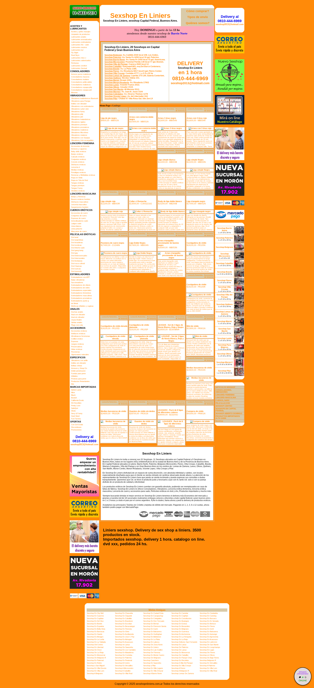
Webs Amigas (157, 610)
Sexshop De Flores (207, 652)
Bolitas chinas (76, 366)
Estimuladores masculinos (81, 296)
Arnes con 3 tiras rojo (197, 118)
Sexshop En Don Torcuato (153, 621)
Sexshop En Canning (208, 616)
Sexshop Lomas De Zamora (182, 673)
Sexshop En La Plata (151, 639)
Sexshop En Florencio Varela (154, 626)
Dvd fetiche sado (78, 248)
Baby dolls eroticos (78, 151)
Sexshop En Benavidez (180, 626)
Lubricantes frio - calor (80, 45)
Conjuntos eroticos (78, 159)
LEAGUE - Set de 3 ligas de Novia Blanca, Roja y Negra (170, 326)
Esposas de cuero (78, 218)
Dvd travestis (76, 271)
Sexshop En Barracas (95, 631)
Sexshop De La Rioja (95, 652)
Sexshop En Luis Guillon (153, 650)
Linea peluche (76, 229)
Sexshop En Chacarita (124, 613)
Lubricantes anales (78, 37)
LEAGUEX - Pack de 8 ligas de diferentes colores (170, 411)
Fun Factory (76, 419)
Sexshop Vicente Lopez (115, 96)
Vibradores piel (77, 117)
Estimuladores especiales (81, 290)
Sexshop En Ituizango (208, 634)
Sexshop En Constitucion (181, 618)
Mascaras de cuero (79, 231)
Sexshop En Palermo (123, 658)
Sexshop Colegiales (114, 94)
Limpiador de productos (80, 34)
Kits (72, 384)
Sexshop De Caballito (179, 655)
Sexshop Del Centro (95, 645)
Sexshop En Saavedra (152, 663)
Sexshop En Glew (122, 631)
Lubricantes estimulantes (81, 42)
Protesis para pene (78, 379)
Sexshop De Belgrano (152, 658)
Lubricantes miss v (78, 58)
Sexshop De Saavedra (124, 647)
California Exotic (77, 400)
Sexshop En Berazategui (125, 626)
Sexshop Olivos (112, 87)
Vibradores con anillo (79, 360)
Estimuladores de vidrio (80, 288)
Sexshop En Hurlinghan (152, 634)
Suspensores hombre (79, 207)
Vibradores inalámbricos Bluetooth (84, 98)
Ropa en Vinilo (76, 178)
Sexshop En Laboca (151, 642)
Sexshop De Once (94, 650)
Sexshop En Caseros (95, 616)
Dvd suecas (76, 269)
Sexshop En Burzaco (208, 618)
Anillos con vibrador (79, 104)
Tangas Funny (77, 188)
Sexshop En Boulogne (180, 621)
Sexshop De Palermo (179, 647)
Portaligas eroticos (78, 172)
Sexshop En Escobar (123, 624)
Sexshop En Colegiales (152, 618)
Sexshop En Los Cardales (125, 650)
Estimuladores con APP (80, 277)
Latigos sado (76, 223)
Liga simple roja (108, 201)
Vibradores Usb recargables (82, 140)
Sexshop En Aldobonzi (152, 637)
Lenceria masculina (79, 204)
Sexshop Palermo (113, 57)
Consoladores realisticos (81, 85)
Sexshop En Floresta (123, 629)
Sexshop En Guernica (180, 631)
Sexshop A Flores (178, 668)
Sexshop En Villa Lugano (153, 668)
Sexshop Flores (112, 71)
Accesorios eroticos (79, 331)
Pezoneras (75, 352)
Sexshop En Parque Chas (181, 658)
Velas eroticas (76, 349)
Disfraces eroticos (78, 165)
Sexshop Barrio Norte (115, 59)
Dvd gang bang (77, 250)
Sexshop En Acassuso (209, 639)
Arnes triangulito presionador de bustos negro (168, 243)
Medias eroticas (77, 170)
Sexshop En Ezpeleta (95, 626)
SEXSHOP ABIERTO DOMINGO (229, 413)
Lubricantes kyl (77, 50)
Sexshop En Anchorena (180, 634)
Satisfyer (74, 408)
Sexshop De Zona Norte (153, 645)
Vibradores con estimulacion (82, 106)
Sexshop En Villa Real (208, 671)
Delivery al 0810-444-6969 (84, 439)
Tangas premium (77, 185)
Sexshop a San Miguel (96, 666)
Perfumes (75, 63)
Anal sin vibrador (77, 317)
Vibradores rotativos (79, 135)
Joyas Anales (76, 320)
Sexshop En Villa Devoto (96, 668)
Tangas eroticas (77, 183)
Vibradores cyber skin (80, 109)
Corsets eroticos (77, 162)
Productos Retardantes (80, 381)
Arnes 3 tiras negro (167, 118)
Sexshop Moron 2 (224, 362)
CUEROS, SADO (222, 400)
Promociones (76, 430)
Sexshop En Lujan (207, 650)
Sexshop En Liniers (140, 15)
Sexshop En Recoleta (180, 660)
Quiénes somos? (197, 23)
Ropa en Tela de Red (79, 180)
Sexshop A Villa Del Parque (182, 663)
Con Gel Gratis (77, 425)
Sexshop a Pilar (149, 666)
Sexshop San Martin (114, 89)
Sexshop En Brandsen (124, 621)
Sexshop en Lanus (122, 645)
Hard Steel (75, 416)
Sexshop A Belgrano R (180, 671)
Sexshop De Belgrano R (96, 658)
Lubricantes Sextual (79, 68)
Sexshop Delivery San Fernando (184, 642)
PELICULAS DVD (223, 403)
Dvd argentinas (77, 240)
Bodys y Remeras (78, 197)
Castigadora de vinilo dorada (114, 326)
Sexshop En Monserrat (180, 652)
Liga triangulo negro (196, 201)
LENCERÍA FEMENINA (225, 395)
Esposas (74, 341)
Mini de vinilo (193, 326)
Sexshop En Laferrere (208, 642)
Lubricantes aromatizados (81, 39)
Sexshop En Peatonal (123, 660)
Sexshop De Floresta (151, 652)
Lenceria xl (75, 167)
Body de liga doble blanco (170, 201)
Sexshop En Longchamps (210, 647)
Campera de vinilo (195, 411)
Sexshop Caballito (113, 66)
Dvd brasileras (77, 242)
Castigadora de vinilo (196, 243)
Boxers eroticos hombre (80, 199)
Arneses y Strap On (79, 368)
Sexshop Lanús (112, 85)
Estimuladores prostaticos (81, 298)
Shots (73, 411)
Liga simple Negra (195, 160)
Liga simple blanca (166, 160)
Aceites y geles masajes (80, 32)
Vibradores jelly (77, 114)
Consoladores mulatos (80, 79)
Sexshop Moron (112, 80)
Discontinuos (76, 427)
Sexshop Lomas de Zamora (117, 75)
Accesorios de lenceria (80, 146)
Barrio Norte (179, 33)
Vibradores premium (79, 125)
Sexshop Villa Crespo (114, 73)
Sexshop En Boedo (94, 624)
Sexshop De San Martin (209, 645)
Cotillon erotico (77, 339)
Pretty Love (75, 406)
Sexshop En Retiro (94, 663)
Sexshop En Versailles (208, 663)
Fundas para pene (78, 373)
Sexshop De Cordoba (123, 655)
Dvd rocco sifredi (78, 263)
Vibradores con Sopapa (80, 138)
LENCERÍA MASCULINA (226, 398)
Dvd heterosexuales (79, 256)
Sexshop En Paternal (95, 660)
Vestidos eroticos (78, 191)
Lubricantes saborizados (81, 60)
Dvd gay (74, 253)
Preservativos (76, 347)
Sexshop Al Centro (122, 663)
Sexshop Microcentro (114, 62)
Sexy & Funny (76, 413)
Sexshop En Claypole (123, 616)
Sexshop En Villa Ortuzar (153, 671)
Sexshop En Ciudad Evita (153, 613)
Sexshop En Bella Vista (96, 629)
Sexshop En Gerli (207, 629)
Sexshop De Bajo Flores (209, 658)
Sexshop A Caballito (123, 671)
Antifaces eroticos (78, 334)
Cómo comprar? (197, 11)
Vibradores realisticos (79, 130)
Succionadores (77, 282)
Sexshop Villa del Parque (116, 64)
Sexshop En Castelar (179, 613)
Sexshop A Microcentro (124, 668)
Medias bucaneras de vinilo (199, 368)
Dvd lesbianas (76, 261)
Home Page (105, 105)
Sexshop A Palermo (207, 666)
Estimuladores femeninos (81, 293)
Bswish (74, 398)
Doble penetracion (78, 371)
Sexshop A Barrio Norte (152, 673)
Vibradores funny (78, 111)
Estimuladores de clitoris (80, 285)
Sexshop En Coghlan (179, 616)
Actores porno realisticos (81, 74)
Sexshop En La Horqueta (181, 637)
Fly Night (74, 53)
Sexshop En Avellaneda (124, 634)
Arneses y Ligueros (79, 149)
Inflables (74, 376)
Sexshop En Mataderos (124, 652)
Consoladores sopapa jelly (81, 87)
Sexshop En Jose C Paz (124, 637)
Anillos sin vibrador (78, 363)
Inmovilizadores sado (79, 221)
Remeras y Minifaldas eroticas (83, 175)
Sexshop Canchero (151, 660)
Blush (73, 395)
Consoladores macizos (80, 77)
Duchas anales (77, 312)
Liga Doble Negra (137, 243)
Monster (74, 92)
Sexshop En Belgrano (180, 629)
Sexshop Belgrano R (208, 660)
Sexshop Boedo (112, 69)
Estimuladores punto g (80, 301)
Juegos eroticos (77, 344)
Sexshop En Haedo (94, 634)
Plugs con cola (77, 325)
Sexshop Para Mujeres (224, 346)
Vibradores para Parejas (80, 101)
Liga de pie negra (109, 118)
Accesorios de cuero (79, 213)
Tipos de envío (197, 17)
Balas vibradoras (78, 280)
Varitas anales (76, 322)
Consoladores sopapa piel (81, 90)
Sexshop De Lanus (179, 650)
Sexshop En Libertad (95, 647)
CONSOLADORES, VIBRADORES (224, 391)
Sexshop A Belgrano (95, 673)
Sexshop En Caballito (123, 618)
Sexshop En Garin (150, 629)
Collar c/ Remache (138, 201)
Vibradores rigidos (78, 122)
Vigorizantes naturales (80, 354)
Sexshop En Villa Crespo (181, 666)
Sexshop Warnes (112, 92)
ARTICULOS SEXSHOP (225, 387)
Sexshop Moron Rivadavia (117, 82)
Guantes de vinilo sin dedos (142, 411)
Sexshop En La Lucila (95, 639)
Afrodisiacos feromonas (80, 336)
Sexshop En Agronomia (209, 637)
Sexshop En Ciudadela (209, 613)
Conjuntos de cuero (79, 216)
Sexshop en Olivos (207, 655)
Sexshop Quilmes (113, 78)
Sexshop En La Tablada (96, 642)
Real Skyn (75, 55)
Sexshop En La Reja (179, 639)
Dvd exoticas (76, 245)
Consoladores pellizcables (81, 82)
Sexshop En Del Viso (95, 621)
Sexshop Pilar (111, 98)
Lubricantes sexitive (79, 66)
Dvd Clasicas (76, 266)
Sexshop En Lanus (178, 645)
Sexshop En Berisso (208, 624)
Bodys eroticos (77, 154)
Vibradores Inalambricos (80, 119)
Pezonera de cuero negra (112, 243)
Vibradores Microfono (79, 132)
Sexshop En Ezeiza (179, 624)
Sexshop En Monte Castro (153, 655)
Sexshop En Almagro (95, 637)
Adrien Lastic (76, 390)
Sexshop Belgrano (113, 55)
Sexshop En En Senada (209, 621)
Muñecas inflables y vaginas (82, 306)
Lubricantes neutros (79, 47)
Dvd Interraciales (78, 258)
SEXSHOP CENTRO (224, 406)
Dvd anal (74, 237)
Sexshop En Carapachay (153, 616)
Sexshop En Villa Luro (208, 668)
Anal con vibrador (78, 315)
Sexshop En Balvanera (152, 631)
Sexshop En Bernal (150, 624)
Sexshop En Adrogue (123, 639)
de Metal (74, 303)
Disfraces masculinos (79, 202)
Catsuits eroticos (78, 157)
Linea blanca (76, 226)
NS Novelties (76, 403)
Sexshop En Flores (207, 626)
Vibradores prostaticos (80, 127)
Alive (73, 392)
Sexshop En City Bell (95, 613)
